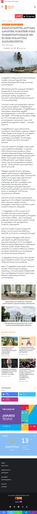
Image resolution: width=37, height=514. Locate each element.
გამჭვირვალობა (5, 470)
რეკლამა (3, 484)
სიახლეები (20, 24)
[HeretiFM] (10, 6)
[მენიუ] (2, 7)
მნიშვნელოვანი (12, 21)
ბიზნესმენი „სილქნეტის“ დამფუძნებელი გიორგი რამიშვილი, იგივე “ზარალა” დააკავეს (9, 372)
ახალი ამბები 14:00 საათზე (11, 1)
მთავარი (5, 21)
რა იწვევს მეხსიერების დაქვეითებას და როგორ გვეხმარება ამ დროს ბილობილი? (27, 350)
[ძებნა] (35, 7)
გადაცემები (4, 477)
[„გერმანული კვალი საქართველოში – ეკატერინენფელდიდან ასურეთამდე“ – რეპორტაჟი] (9, 341)
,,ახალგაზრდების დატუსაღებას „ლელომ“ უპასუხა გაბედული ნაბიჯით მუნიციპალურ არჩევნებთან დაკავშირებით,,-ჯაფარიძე (26, 374)
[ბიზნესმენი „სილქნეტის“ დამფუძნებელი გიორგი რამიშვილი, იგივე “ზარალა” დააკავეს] (9, 363)
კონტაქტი (4, 487)
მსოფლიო (13, 24)
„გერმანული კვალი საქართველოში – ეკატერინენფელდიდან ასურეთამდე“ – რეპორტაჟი (8, 351)
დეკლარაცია (5, 466)
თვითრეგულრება (6, 480)
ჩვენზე (3, 463)
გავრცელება (4, 473)
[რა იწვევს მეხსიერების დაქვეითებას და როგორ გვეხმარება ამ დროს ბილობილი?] (27, 341)
